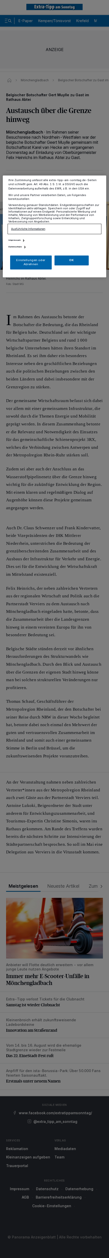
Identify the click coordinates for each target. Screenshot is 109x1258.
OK (71, 260)
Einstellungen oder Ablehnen (30, 262)
